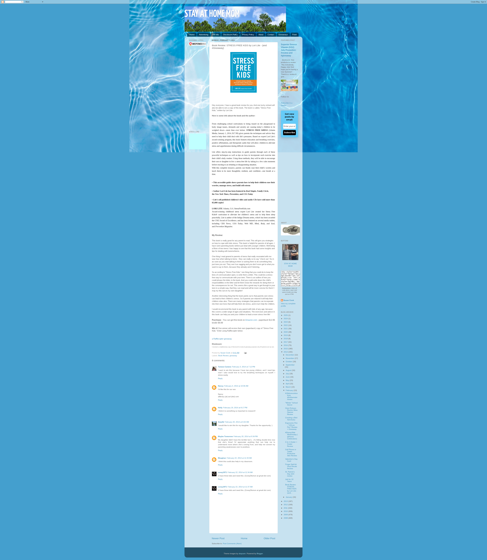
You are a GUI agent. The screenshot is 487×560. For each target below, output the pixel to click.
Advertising (203, 35)
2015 (286, 349)
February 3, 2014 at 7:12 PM (243, 367)
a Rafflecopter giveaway (222, 339)
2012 (286, 505)
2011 (286, 508)
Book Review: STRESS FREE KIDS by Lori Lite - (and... (291, 489)
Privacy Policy (248, 35)
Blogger (260, 554)
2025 (286, 315)
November (290, 358)
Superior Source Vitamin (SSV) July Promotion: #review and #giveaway (289, 50)
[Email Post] (244, 353)
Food (294, 35)
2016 (286, 345)
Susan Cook (225, 353)
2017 (286, 342)
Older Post (269, 538)
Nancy (220, 386)
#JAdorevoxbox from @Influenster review (291, 396)
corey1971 (222, 472)
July (287, 374)
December (290, 355)
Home (192, 35)
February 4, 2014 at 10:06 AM (236, 386)
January (289, 497)
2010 (286, 511)
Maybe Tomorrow (225, 436)
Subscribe (289, 132)
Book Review (223, 356)
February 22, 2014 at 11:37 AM (240, 487)
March (288, 387)
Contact (271, 35)
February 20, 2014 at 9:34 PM (246, 436)
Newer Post (218, 538)
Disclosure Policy (230, 35)
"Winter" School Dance (291, 404)
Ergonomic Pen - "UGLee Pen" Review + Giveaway (291, 426)
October (289, 362)
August (289, 370)
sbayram (242, 554)
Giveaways (283, 35)
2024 (286, 319)
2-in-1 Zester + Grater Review (291, 444)
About (260, 35)
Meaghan (222, 458)
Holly (220, 408)
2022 (286, 325)
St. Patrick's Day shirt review (290, 474)
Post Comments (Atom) (232, 544)
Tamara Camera (224, 367)
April (288, 384)
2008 (286, 518)
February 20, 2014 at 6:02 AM (237, 422)
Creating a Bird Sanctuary (291, 419)
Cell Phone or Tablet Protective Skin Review (291, 453)
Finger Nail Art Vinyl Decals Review (291, 466)
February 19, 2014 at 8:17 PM (235, 408)
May (288, 380)
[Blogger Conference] (197, 149)
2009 (286, 515)
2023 (286, 322)
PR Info (216, 35)
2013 (286, 501)
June (288, 377)
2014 (286, 352)
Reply (220, 378)
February (290, 390)
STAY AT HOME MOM (212, 14)
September (290, 365)
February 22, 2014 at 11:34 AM (240, 472)
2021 (286, 329)
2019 (286, 335)
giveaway (233, 356)
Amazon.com (251, 320)
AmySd (221, 422)
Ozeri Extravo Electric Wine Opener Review (291, 411)
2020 (286, 332)
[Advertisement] (196, 88)
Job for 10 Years (289, 480)
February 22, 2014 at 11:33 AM (239, 458)
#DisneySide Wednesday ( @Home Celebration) (291, 436)
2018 (286, 339)
